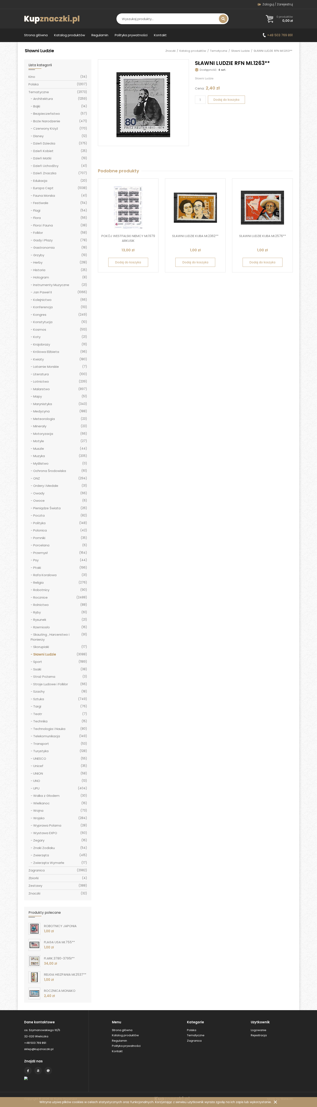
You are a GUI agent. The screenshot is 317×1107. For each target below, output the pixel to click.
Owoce (39, 500)
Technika (40, 721)
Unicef (38, 766)
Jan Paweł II (42, 292)
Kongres (39, 314)
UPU (36, 788)
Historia (39, 270)
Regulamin (99, 35)
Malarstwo (41, 389)
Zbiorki (33, 878)
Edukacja (40, 180)
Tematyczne (218, 51)
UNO (36, 780)
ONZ (36, 478)
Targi (37, 706)
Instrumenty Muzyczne (51, 285)
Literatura (41, 374)
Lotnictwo (41, 381)
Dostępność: (208, 70)
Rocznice (40, 597)
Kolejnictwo (42, 299)
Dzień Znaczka (44, 173)
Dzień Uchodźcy (45, 166)
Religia (38, 582)
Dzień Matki (42, 158)
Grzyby (38, 255)
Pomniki (39, 538)
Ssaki (37, 669)
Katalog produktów (69, 35)
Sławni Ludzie (240, 51)
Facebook (28, 1070)
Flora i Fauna (43, 225)
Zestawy (35, 885)
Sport (37, 661)
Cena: (199, 88)
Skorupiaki (41, 647)
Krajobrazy (41, 344)
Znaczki (170, 51)
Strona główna (36, 35)
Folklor (38, 232)
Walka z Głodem (46, 795)
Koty (37, 337)
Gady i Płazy (43, 240)
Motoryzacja (43, 433)
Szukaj (223, 18)
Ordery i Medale (45, 485)
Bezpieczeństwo (46, 113)
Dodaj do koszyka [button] (128, 262)
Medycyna (41, 411)
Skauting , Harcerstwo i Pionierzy (50, 637)
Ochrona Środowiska (49, 471)
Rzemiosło (41, 627)
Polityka (39, 523)
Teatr (37, 714)
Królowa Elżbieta (46, 351)
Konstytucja (42, 322)
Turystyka (41, 751)
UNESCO (39, 758)
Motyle (38, 441)
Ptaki (37, 567)
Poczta (39, 515)
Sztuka (38, 699)
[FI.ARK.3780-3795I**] (34, 961)
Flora (37, 217)
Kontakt (160, 35)
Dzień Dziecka (44, 143)
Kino (31, 76)
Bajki (36, 106)
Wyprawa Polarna (47, 825)
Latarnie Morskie (46, 366)
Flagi (36, 210)
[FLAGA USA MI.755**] (34, 945)
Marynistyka (42, 404)
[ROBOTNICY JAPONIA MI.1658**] (34, 929)
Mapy (37, 396)
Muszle (38, 448)
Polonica (40, 530)
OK (275, 1102)
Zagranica (36, 870)
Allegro (38, 1070)
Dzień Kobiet (43, 151)
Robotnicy (41, 590)
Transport (41, 743)
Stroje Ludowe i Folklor (50, 684)
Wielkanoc (41, 803)
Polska (33, 84)
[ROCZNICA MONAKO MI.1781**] (34, 993)
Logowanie (258, 1030)
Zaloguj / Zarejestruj (277, 4)
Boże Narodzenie (46, 121)
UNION (38, 773)
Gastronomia (44, 247)
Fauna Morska (44, 195)
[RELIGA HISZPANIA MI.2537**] (34, 977)
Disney (38, 136)
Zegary (38, 840)
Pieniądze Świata (47, 508)
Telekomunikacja (46, 736)
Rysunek (39, 619)
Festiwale (40, 203)
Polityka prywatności (131, 35)
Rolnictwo (41, 604)
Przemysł (40, 552)
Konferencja (43, 307)
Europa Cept (43, 188)
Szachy (39, 691)
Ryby (37, 612)
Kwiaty (38, 359)
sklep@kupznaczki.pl (38, 1049)
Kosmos (39, 329)
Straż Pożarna (44, 676)
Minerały (39, 426)
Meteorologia (44, 419)
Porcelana (41, 545)
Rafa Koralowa (44, 575)
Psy (36, 560)
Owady (38, 493)
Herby (37, 262)
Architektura (43, 98)
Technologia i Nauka (49, 728)
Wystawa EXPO (45, 833)
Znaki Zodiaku (44, 848)
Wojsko (39, 818)
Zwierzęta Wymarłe (48, 862)
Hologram (41, 277)
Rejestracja (259, 1035)
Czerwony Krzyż (45, 128)
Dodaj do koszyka (226, 99)
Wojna (38, 810)
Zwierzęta (41, 855)
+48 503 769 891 (280, 35)
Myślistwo (41, 463)
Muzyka (39, 456)
